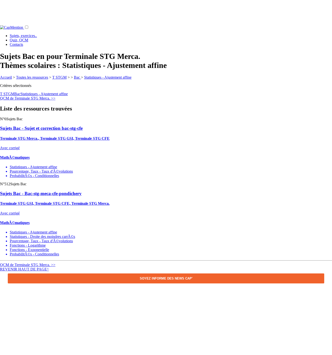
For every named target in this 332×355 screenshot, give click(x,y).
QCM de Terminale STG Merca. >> (27, 98)
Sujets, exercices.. (23, 36)
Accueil (6, 77)
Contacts (16, 44)
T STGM (59, 77)
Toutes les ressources (32, 77)
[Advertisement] (166, 11)
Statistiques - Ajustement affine (107, 77)
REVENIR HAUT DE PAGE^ (24, 269)
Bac (77, 77)
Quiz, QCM (19, 40)
